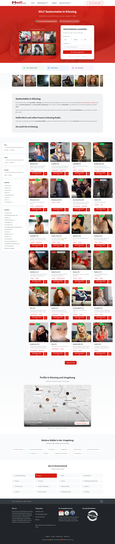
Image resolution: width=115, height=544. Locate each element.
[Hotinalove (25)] (37, 389)
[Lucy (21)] (54, 410)
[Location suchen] (84, 3)
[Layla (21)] (47, 400)
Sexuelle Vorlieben (40, 517)
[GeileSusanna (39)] (74, 397)
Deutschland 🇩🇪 (19, 501)
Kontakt (53, 536)
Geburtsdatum (66, 36)
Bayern (25, 501)
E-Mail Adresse (66, 43)
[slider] (5, 147)
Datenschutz (59, 536)
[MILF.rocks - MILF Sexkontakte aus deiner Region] (19, 3)
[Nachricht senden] (45, 173)
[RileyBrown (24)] (64, 404)
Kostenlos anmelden (81, 423)
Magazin (54, 3)
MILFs (32, 3)
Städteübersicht (39, 511)
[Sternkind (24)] (77, 412)
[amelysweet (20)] (41, 406)
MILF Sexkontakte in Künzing (88, 102)
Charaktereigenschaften (41, 514)
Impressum (66, 536)
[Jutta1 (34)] (67, 393)
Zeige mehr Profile (71, 362)
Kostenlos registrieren (78, 52)
